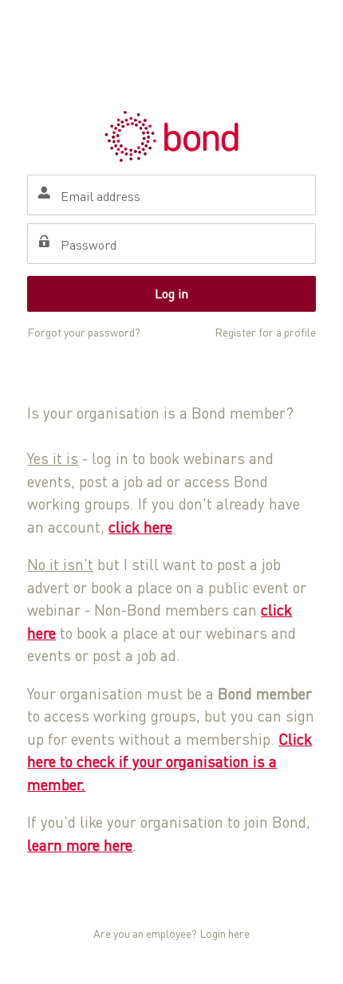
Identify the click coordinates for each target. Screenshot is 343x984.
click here (140, 527)
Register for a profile (265, 332)
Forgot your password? (83, 332)
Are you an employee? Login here (171, 933)
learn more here (79, 845)
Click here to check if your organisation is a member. (169, 761)
